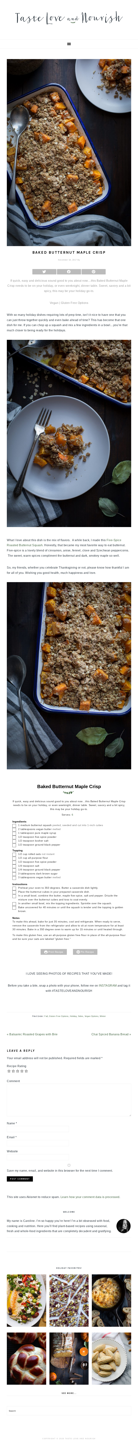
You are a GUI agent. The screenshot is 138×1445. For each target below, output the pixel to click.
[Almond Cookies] (111, 1359)
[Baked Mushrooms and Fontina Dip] (111, 1300)
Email (12, 1137)
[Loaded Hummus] (26, 1300)
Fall (46, 1016)
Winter (103, 1016)
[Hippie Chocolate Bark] (69, 1300)
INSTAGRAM (108, 985)
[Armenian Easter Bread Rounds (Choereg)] (26, 1359)
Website (12, 1151)
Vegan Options (92, 1016)
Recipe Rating (16, 1066)
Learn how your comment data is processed (90, 1197)
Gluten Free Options (59, 1016)
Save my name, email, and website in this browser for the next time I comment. (60, 1170)
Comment (13, 1081)
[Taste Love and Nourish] (69, 27)
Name (12, 1123)
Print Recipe (55, 951)
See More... (69, 1393)
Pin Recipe (87, 951)
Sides (80, 1016)
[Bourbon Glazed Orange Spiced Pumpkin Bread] (69, 1359)
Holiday (73, 1016)
